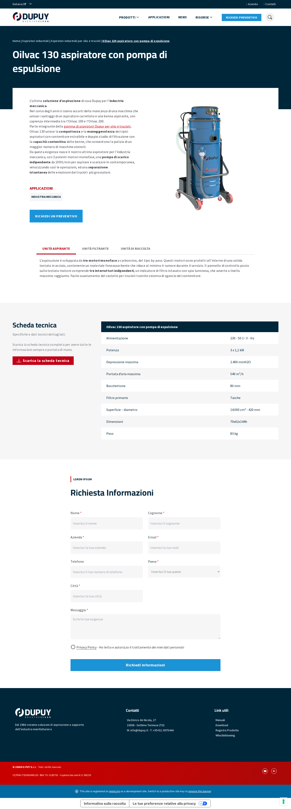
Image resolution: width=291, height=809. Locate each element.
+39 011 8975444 (163, 730)
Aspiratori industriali (35, 41)
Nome (76, 513)
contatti (270, 4)
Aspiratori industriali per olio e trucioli (75, 41)
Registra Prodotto (227, 730)
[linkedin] (274, 771)
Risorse (202, 17)
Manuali (220, 720)
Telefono (77, 561)
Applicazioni (159, 17)
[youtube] (265, 771)
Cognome (156, 513)
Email (153, 537)
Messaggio (79, 610)
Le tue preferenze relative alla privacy (164, 803)
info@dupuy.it (139, 730)
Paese (153, 561)
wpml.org (114, 791)
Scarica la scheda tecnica (46, 360)
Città (75, 586)
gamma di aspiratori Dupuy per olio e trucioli (97, 126)
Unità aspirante (56, 248)
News (182, 17)
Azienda (77, 537)
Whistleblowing (225, 735)
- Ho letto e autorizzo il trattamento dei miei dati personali (130, 647)
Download (222, 725)
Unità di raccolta (135, 248)
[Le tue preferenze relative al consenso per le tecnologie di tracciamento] (283, 802)
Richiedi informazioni (145, 665)
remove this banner (199, 791)
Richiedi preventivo (241, 17)
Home (16, 41)
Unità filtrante (95, 248)
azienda (253, 4)
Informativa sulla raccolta (105, 803)
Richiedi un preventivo (56, 216)
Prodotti (127, 17)
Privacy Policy (86, 647)
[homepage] (31, 17)
